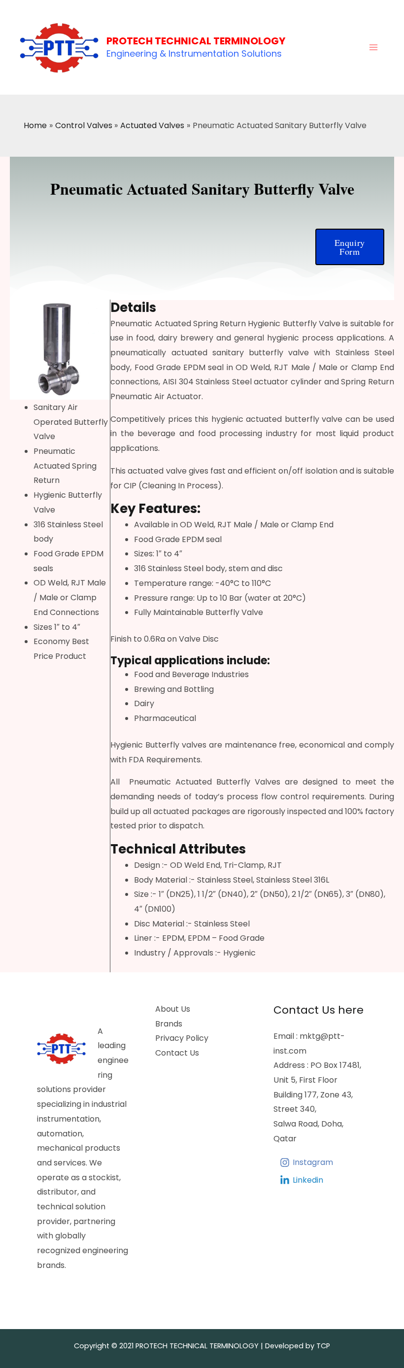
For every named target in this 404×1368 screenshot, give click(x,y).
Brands (168, 1023)
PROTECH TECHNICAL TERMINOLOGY (195, 41)
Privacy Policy (181, 1038)
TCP (323, 1346)
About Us (172, 1009)
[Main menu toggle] (373, 47)
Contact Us (177, 1053)
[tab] (252, 308)
